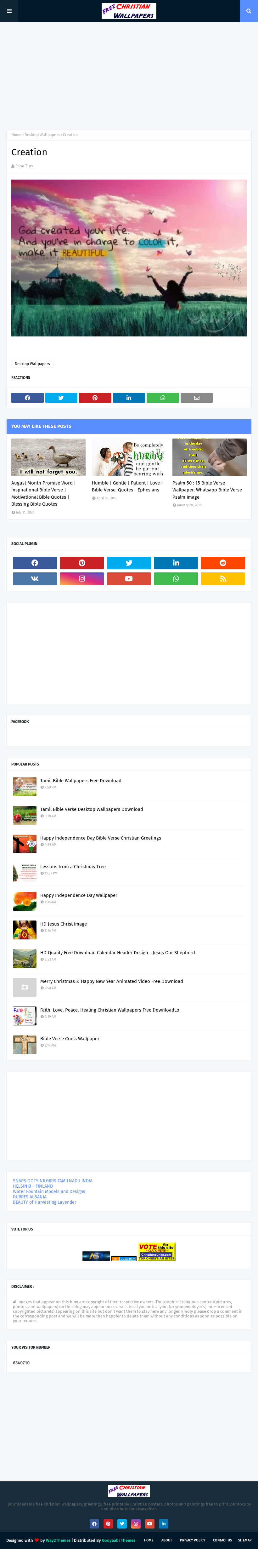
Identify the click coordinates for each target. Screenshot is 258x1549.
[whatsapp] (176, 578)
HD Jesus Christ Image (63, 924)
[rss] (223, 578)
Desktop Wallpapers (42, 135)
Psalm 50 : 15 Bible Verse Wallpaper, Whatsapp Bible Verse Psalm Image (207, 490)
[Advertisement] (129, 76)
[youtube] (129, 578)
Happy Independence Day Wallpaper (78, 895)
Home (16, 135)
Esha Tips (24, 166)
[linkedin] (176, 563)
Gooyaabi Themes (118, 1540)
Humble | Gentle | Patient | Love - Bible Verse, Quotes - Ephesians (127, 486)
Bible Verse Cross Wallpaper (69, 1038)
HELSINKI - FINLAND (33, 1186)
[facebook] (35, 563)
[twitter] (129, 563)
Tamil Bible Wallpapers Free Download (80, 780)
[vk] (35, 578)
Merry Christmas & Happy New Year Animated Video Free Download (111, 981)
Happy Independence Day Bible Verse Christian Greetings (100, 838)
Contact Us (222, 1540)
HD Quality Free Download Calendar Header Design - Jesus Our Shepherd (117, 952)
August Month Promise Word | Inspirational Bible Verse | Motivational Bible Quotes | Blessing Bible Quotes (43, 493)
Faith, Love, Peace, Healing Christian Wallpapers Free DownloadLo (109, 1010)
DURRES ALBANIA (30, 1197)
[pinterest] (82, 563)
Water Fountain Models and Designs (49, 1191)
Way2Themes (58, 1540)
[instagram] (82, 578)
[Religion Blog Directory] (124, 1259)
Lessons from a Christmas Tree (73, 866)
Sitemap (245, 1540)
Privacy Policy (192, 1540)
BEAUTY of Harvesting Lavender (44, 1202)
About (166, 1540)
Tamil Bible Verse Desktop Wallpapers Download (91, 809)
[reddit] (223, 563)
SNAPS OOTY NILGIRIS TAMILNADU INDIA (53, 1181)
